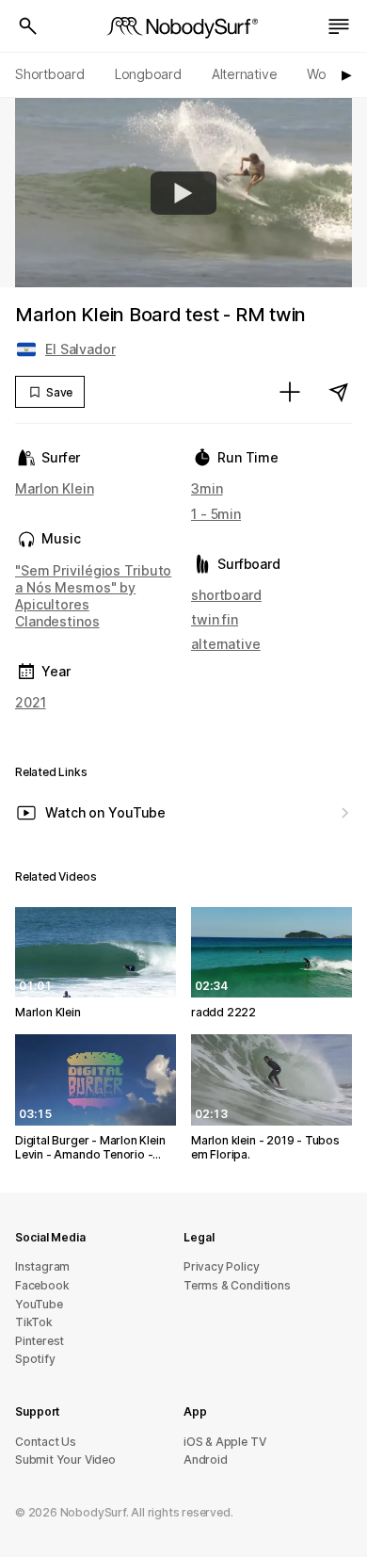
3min (207, 488)
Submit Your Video (65, 1459)
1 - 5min (216, 514)
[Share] (339, 392)
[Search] (28, 26)
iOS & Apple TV (224, 1442)
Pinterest (39, 1341)
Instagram (42, 1266)
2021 (30, 702)
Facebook (42, 1285)
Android (206, 1459)
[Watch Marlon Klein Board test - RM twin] (183, 193)
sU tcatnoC (45, 1442)
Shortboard (50, 74)
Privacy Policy (221, 1266)
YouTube (39, 1304)
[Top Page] (183, 26)
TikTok (34, 1322)
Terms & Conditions (237, 1285)
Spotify (35, 1359)
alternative (226, 644)
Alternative (245, 74)
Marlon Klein (54, 488)
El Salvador (80, 349)
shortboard (226, 595)
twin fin (214, 619)
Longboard (148, 74)
